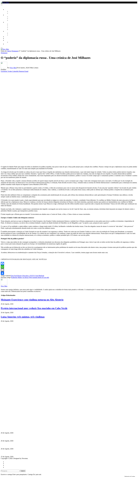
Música (11, 20)
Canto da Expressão (16, 13)
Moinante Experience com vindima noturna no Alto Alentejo (32, 299)
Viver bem (12, 27)
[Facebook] (69, 263)
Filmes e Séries (14, 18)
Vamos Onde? (9, 31)
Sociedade (8, 9)
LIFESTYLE (8, 22)
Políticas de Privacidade (14, 423)
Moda (11, 26)
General (7, 464)
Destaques (4, 53)
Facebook (11, 421)
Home (7, 462)
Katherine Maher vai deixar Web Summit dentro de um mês (30, 277)
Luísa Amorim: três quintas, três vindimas (23, 316)
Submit (23, 471)
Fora (10, 35)
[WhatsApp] (69, 266)
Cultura (8, 15)
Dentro (11, 33)
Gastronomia (9, 37)
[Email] (69, 270)
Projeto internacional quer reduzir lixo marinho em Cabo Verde (34, 308)
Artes (11, 17)
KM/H (6, 38)
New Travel (8, 44)
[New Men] (5, 2)
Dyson (11, 24)
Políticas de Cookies (13, 425)
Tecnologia (13, 29)
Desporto (8, 40)
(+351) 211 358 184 (14, 418)
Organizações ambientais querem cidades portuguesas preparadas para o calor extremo (31, 453)
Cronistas (12, 11)
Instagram (11, 419)
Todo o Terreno (14, 42)
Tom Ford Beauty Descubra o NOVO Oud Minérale (27, 276)
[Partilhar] (69, 273)
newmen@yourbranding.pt (16, 416)
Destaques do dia (10, 467)
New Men (13, 68)
